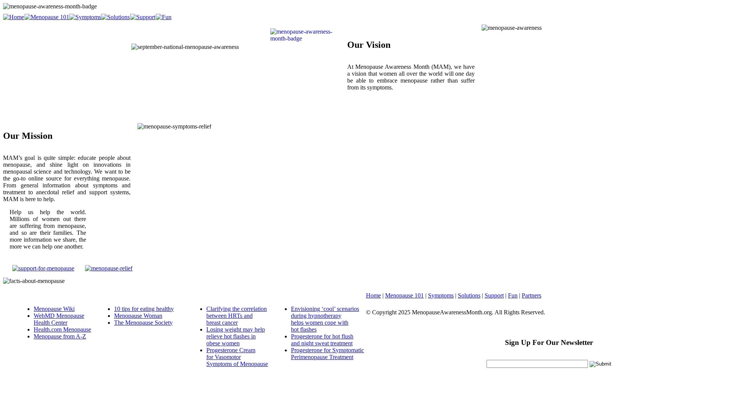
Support (494, 295)
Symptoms (441, 295)
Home (373, 295)
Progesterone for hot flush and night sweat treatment (322, 339)
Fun (513, 295)
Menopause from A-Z (60, 336)
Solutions (469, 295)
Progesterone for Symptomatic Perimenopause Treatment (327, 353)
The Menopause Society (143, 322)
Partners (531, 295)
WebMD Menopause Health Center (59, 319)
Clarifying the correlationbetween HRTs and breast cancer (236, 316)
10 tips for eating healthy (144, 309)
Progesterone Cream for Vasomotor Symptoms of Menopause (237, 357)
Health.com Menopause (62, 329)
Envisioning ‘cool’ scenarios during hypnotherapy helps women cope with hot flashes (325, 319)
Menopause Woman (138, 315)
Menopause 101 (404, 295)
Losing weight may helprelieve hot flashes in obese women (235, 336)
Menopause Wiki (54, 309)
